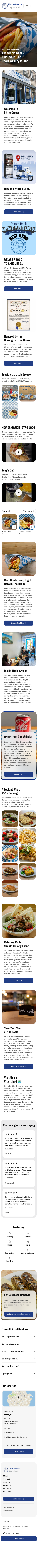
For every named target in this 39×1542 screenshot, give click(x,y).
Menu (27, 6)
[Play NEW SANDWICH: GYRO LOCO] (19, 452)
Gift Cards (7, 1491)
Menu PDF (7, 1485)
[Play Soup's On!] (19, 492)
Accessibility (8, 1511)
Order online (19, 1451)
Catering (6, 1482)
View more (9, 1148)
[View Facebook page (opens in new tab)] (4, 1521)
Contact (6, 1479)
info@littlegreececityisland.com (15, 1437)
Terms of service (9, 1507)
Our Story (7, 1488)
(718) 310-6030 (9, 1433)
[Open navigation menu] (33, 6)
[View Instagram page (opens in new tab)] (8, 1521)
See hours (29, 1445)
